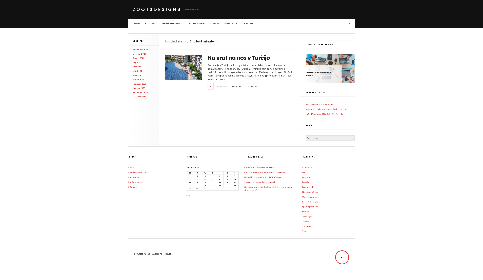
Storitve (214, 23)
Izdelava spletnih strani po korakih (319, 74)
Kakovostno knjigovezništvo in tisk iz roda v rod (326, 109)
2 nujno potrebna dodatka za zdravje (260, 182)
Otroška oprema (309, 197)
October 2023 (139, 54)
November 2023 (140, 49)
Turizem (305, 221)
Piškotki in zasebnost (137, 172)
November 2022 (140, 92)
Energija (305, 182)
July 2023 (137, 62)
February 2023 (139, 84)
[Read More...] (211, 86)
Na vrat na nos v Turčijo (239, 58)
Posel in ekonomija (310, 201)
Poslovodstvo (134, 177)
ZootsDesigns (157, 9)
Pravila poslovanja (136, 182)
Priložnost (132, 187)
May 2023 (137, 71)
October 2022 (139, 96)
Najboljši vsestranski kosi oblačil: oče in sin (324, 114)
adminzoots (238, 86)
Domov (136, 23)
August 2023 (138, 58)
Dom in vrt (306, 177)
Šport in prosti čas (195, 23)
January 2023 (139, 88)
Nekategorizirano (310, 192)
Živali (304, 231)
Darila (305, 172)
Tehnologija (230, 23)
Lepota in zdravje (171, 23)
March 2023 (138, 79)
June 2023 (137, 66)
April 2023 (137, 75)
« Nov (188, 195)
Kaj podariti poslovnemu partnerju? (321, 104)
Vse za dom (247, 23)
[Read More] (307, 79)
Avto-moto (151, 23)
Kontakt (131, 167)
